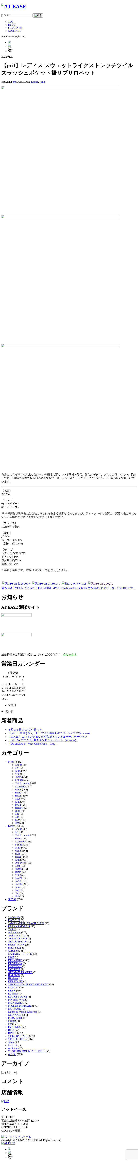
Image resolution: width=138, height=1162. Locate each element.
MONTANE (15, 1002)
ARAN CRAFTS (17, 938)
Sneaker (19, 807)
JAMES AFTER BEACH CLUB (26, 923)
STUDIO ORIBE (17, 1039)
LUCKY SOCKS (17, 996)
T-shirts (19, 779)
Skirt (17, 853)
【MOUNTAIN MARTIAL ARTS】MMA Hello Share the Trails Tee (44, 588)
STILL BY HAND (18, 1036)
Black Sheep (15, 947)
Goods (18, 764)
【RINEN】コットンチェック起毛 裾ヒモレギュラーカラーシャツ (47, 736)
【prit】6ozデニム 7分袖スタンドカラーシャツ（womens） (43, 740)
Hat (17, 822)
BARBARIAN (16, 944)
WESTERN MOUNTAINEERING (27, 1051)
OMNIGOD (14, 1014)
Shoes (18, 795)
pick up (12, 1020)
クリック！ (70, 654)
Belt (17, 767)
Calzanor (13, 950)
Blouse (18, 877)
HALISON (14, 975)
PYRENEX (14, 1026)
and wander (14, 932)
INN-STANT (15, 981)
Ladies (34, 81)
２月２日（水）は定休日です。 (111, 588)
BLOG (12, 24)
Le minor (13, 993)
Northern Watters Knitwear (22, 1011)
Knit (17, 801)
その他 (12, 1054)
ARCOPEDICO (17, 941)
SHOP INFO (15, 27)
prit (14, 81)
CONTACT (14, 30)
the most (12, 1045)
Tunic (18, 871)
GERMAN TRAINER (20, 972)
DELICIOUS (15, 960)
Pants (42, 81)
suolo (11, 1042)
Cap (17, 816)
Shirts (18, 792)
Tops (17, 819)
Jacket (18, 789)
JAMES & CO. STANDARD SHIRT (28, 984)
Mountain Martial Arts (20, 1005)
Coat (17, 798)
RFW (11, 1029)
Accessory (20, 786)
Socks (18, 804)
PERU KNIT (15, 1017)
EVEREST (14, 969)
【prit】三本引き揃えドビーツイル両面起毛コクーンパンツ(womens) (49, 733)
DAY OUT (14, 920)
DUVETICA (15, 963)
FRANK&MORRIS (19, 926)
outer (17, 810)
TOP (10, 21)
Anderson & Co (16, 935)
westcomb (13, 1048)
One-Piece (20, 862)
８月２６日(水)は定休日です (25, 729)
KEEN (11, 990)
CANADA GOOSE (20, 953)
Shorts (18, 776)
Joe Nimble (14, 917)
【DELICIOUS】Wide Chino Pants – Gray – (32, 743)
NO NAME (14, 1008)
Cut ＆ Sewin (22, 783)
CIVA (11, 957)
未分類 (12, 899)
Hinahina (13, 978)
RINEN (12, 1033)
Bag (17, 813)
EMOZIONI (15, 966)
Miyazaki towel (16, 999)
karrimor (12, 987)
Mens (11, 761)
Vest (17, 773)
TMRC (12, 929)
